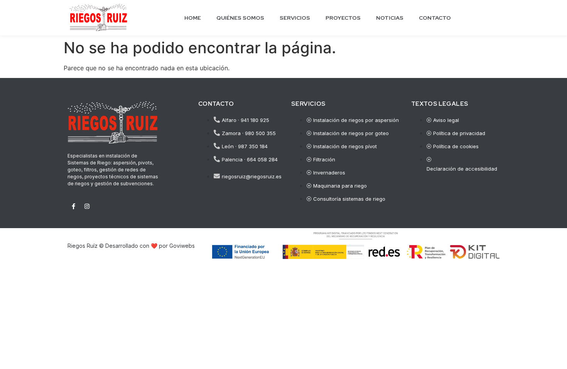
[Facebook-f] (73, 206)
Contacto (435, 17)
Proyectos (343, 17)
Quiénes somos (240, 17)
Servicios (295, 17)
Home (192, 17)
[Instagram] (87, 206)
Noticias (389, 17)
